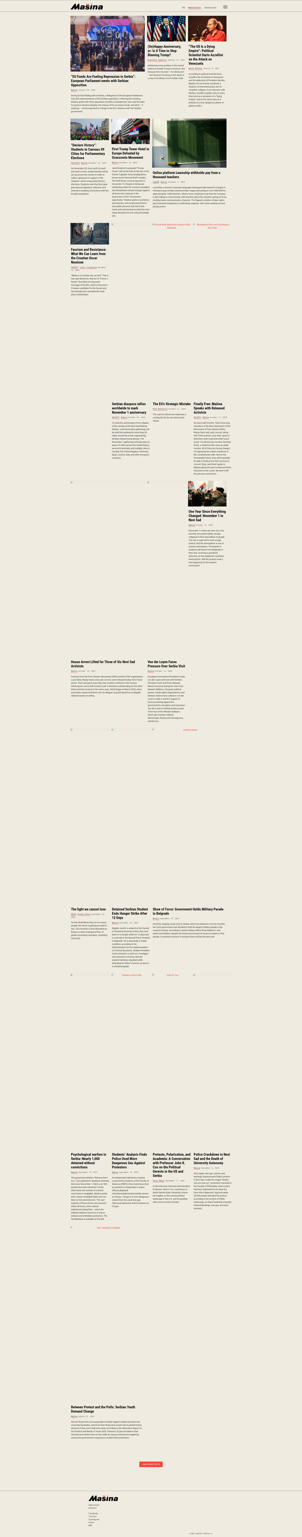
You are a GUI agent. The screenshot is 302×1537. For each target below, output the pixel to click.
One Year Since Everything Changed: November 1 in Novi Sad (207, 515)
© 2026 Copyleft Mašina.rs (200, 1533)
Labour (156, 182)
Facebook (93, 1513)
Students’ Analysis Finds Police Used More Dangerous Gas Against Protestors (129, 1160)
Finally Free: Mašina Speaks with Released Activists (209, 408)
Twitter (92, 1516)
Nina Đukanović (160, 409)
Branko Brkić (84, 914)
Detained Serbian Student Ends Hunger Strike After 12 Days (130, 913)
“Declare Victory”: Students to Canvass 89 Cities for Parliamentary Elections (88, 151)
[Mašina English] (86, 7)
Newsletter (194, 7)
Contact (92, 1507)
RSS (90, 1525)
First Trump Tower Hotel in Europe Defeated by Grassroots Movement (130, 153)
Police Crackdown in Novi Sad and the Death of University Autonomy (212, 1158)
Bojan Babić (158, 1180)
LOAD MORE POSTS (151, 1464)
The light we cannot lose (88, 909)
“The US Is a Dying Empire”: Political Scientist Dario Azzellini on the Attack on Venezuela (206, 55)
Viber (91, 1522)
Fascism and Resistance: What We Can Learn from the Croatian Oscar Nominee (88, 255)
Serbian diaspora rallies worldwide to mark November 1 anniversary (129, 408)
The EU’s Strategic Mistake (172, 404)
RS (183, 7)
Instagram (93, 1519)
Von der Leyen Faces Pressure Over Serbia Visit (166, 664)
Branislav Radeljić (157, 60)
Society (74, 267)
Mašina (74, 90)
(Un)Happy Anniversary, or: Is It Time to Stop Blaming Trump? (164, 50)
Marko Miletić (195, 68)
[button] (226, 7)
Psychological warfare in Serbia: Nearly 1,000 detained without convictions (88, 1160)
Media (73, 914)
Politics (75, 163)
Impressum (93, 1505)
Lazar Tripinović (88, 267)
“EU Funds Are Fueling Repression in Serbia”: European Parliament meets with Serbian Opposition (103, 80)
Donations (210, 7)
